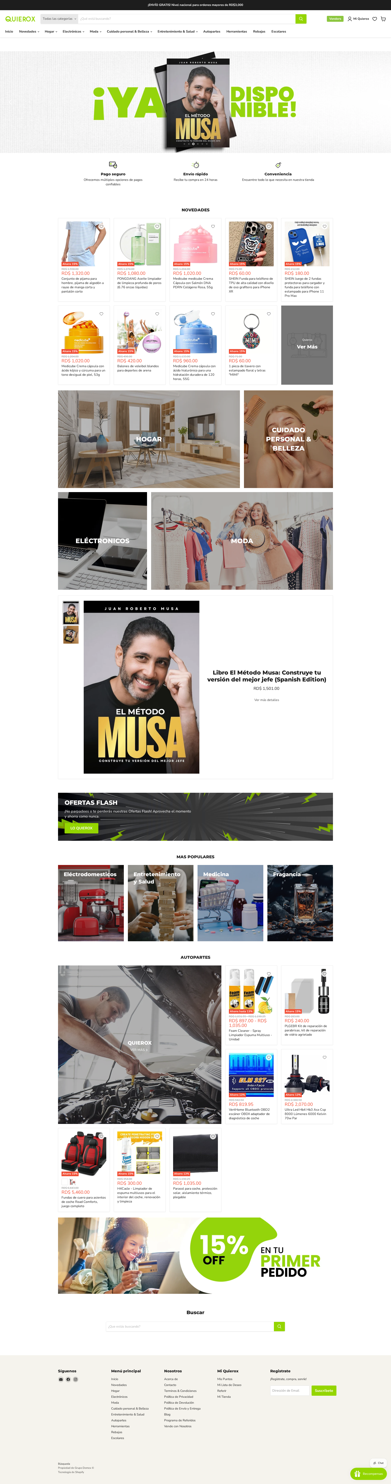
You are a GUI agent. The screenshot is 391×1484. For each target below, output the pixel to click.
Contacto (170, 1385)
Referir (221, 1391)
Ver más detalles (266, 700)
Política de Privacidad (178, 1397)
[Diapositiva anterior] (11, 102)
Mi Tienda (224, 1397)
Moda (94, 31)
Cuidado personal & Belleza (128, 31)
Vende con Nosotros (177, 1426)
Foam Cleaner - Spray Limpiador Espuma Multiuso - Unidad (250, 1035)
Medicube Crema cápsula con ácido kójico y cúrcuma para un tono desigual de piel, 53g (83, 370)
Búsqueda (64, 1464)
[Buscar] (300, 19)
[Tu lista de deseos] (375, 19)
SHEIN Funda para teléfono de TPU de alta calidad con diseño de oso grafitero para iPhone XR (251, 285)
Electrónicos (72, 31)
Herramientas (236, 31)
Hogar (50, 31)
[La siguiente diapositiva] (380, 102)
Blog (167, 1414)
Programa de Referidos (180, 1420)
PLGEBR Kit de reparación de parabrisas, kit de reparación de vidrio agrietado (306, 1030)
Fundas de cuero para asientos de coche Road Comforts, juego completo (84, 1201)
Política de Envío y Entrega (182, 1408)
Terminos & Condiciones (180, 1391)
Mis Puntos (224, 1379)
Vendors (335, 19)
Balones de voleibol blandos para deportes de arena (138, 368)
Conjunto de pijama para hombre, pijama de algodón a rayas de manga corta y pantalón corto (83, 285)
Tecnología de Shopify (71, 1472)
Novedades (28, 31)
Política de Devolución (179, 1403)
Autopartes (211, 31)
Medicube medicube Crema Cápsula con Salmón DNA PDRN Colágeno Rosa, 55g (193, 282)
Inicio (9, 31)
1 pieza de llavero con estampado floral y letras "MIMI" (247, 370)
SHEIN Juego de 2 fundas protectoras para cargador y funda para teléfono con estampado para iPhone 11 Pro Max (305, 287)
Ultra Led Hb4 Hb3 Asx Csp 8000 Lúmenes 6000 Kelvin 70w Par (305, 1113)
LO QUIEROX (81, 828)
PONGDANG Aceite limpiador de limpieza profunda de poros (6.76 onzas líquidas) (139, 282)
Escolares (278, 31)
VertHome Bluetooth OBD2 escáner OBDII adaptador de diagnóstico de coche (249, 1113)
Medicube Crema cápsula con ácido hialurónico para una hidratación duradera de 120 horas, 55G (194, 372)
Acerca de (171, 1379)
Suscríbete (324, 1390)
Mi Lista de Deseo (229, 1385)
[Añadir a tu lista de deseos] (101, 226)
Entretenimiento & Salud (177, 31)
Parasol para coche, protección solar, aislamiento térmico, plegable (195, 1192)
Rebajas (259, 31)
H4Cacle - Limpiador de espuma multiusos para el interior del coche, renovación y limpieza (138, 1195)
